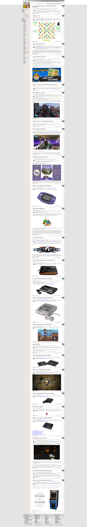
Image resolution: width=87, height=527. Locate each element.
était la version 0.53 (42, 132)
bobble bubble (51, 122)
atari (36, 262)
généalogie (39, 440)
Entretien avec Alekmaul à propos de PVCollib (42, 278)
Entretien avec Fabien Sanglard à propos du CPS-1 (43, 480)
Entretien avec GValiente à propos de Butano (41, 185)
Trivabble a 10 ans (36, 15)
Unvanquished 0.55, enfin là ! (38, 92)
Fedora (24, 29)
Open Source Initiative (47, 522)
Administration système (26, 19)
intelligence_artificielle (37, 516)
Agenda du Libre (46, 516)
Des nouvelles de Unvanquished (39, 129)
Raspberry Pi (25, 53)
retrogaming (37, 187)
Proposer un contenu (26, 9)
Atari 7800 (58, 263)
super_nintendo (40, 299)
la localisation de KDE (44, 372)
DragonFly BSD (25, 28)
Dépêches (42, 1)
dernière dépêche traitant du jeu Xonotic (40, 240)
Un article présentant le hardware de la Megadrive (38, 431)
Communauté (25, 24)
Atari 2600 (54, 263)
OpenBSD (25, 48)
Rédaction (52, 1)
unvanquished (39, 94)
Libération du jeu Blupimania (38, 208)
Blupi (37, 212)
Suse (24, 60)
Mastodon (37, 345)
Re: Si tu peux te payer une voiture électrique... (29, 519)
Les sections (22, 20)
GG (34, 130)
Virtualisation (25, 62)
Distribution (25, 26)
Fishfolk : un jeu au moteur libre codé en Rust (42, 324)
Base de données (25, 21)
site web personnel (38, 8)
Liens (47, 1)
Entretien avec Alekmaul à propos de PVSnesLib (42, 297)
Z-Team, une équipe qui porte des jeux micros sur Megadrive (39, 434)
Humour (24, 35)
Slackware (25, 58)
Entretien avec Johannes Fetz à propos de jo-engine (43, 393)
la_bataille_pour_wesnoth (38, 371)
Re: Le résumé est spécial (27, 517)
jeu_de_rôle (41, 123)
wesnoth (44, 371)
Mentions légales (56, 516)
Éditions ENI (46, 519)
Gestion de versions (25, 31)
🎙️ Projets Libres (56, 1)
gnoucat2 (35, 122)
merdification (36, 517)
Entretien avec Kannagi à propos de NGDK (41, 355)
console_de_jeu (38, 262)
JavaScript (25, 37)
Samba (24, 56)
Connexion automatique (26, 14)
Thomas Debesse (36, 439)
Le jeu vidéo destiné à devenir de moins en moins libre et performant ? (44, 6)
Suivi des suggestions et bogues (58, 519)
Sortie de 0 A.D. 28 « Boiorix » (38, 43)
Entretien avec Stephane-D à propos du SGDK (42, 418)
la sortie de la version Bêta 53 (38, 466)
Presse (24, 51)
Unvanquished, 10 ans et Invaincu (39, 438)
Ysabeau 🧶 (53, 8)
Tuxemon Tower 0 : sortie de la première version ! (43, 121)
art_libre (46, 94)
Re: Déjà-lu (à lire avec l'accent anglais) (28, 516)
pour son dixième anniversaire (54, 131)
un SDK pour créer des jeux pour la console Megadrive (46, 420)
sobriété (50, 472)
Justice (24, 38)
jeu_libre (42, 94)
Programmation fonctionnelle (26, 52)
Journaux (45, 1)
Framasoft (46, 520)
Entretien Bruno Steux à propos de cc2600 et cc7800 (43, 260)
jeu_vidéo (37, 94)
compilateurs (42, 263)
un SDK (40, 188)
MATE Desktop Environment (26, 42)
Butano (55, 188)
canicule (35, 519)
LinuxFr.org (26, 4)
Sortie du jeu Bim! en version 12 (39, 56)
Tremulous (53, 153)
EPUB (60, 41)
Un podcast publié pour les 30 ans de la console (37, 432)
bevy (42, 326)
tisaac (34, 345)
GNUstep (24, 33)
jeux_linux (44, 94)
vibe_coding (36, 520)
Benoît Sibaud (45, 122)
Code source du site (57, 522)
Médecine (25, 43)
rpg (46, 123)
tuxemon (43, 123)
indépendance (48, 472)
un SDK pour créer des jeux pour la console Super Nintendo (46, 300)
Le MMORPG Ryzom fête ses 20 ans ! (40, 156)
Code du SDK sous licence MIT (35, 430)
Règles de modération (57, 520)
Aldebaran (35, 8)
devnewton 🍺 (52, 130)
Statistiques (56, 521)
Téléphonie (25, 61)
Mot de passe (24, 12)
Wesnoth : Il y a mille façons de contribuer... (41, 369)
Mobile (24, 44)
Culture (24, 25)
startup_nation (36, 521)
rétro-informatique (45, 299)
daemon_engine (49, 94)
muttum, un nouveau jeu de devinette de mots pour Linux (44, 84)
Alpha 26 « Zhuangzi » (42, 47)
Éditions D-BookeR (47, 517)
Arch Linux (25, 20)
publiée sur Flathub (54, 88)
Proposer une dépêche (49, 3)
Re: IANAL (26, 522)
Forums (50, 1)
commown (37, 472)
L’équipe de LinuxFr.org (57, 517)
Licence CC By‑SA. (56, 8)
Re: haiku (25, 521)
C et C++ (24, 22)
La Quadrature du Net (47, 521)
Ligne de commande (25, 39)
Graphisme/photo (25, 34)
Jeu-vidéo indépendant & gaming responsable (42, 470)
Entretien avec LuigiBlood (37, 406)
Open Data (25, 47)
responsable (45, 472)
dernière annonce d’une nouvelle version (55, 240)
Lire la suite (33, 41)
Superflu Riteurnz (36, 344)
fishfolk (37, 326)
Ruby (24, 55)
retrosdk (41, 187)
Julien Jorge (48, 122)
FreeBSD (24, 30)
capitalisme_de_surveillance (37, 522)
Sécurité (24, 57)
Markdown (57, 41)
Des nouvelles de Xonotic (37, 237)
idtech (47, 94)
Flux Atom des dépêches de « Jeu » (58, 3)
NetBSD (24, 46)
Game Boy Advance (51, 188)
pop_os (43, 472)
